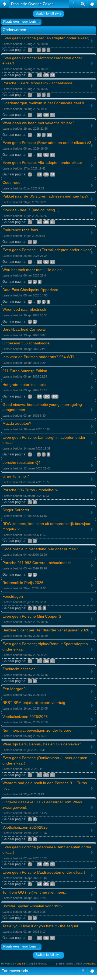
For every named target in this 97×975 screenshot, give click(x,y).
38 (39, 114)
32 (39, 261)
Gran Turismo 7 (15, 476)
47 (39, 222)
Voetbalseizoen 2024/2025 (25, 827)
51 (52, 174)
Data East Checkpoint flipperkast (30, 290)
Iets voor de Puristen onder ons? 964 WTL (38, 357)
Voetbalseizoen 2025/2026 (25, 716)
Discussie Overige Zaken (32, 4)
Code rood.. (12, 182)
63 (46, 154)
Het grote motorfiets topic (24, 384)
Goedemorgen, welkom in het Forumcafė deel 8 (43, 103)
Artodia (90, 963)
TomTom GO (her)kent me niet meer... (34, 892)
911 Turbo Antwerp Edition (24, 371)
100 (46, 396)
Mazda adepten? (16, 423)
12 (39, 75)
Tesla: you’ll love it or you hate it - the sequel (40, 926)
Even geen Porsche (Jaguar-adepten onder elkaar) (45, 38)
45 (46, 884)
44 (39, 884)
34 (52, 261)
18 (52, 775)
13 (46, 75)
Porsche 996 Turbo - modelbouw (30, 490)
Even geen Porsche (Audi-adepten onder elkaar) (43, 872)
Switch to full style (48, 13)
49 (39, 174)
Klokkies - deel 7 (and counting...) (31, 210)
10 (49, 134)
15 (52, 661)
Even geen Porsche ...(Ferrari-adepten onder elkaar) (47, 250)
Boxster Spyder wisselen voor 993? (32, 906)
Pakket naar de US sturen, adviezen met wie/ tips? (45, 196)
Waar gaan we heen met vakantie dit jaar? (38, 123)
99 (39, 396)
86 (52, 937)
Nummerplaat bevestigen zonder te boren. (38, 730)
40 (52, 114)
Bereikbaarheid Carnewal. (24, 329)
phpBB (21, 963)
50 (46, 174)
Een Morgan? (14, 689)
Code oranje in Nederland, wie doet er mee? (40, 549)
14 (52, 75)
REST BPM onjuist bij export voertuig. (34, 702)
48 (46, 222)
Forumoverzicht (15, 971)
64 (52, 154)
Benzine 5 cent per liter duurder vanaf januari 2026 (45, 630)
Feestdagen (12, 596)
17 (46, 775)
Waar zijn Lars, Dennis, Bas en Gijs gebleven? (41, 744)
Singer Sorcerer (15, 510)
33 (46, 261)
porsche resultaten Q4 (21, 462)
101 (55, 396)
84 (39, 937)
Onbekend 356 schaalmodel (26, 343)
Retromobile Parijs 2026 (22, 582)
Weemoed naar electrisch (24, 309)
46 (52, 884)
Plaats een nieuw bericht (21, 21)
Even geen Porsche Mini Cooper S (31, 616)
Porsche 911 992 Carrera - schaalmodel (36, 563)
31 (39, 864)
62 (39, 154)
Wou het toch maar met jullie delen (32, 270)
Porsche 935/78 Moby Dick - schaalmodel (37, 83)
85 (46, 937)
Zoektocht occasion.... (21, 669)
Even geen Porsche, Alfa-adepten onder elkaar (42, 162)
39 (46, 114)
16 (39, 775)
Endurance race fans (20, 230)
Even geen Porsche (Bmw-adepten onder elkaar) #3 (46, 142)
